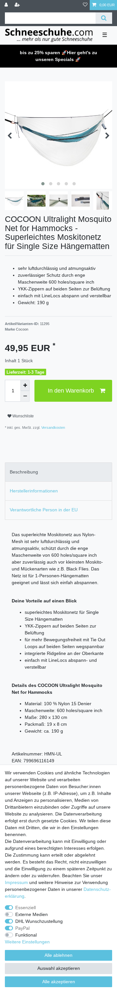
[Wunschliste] (85, 5)
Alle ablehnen (58, 955)
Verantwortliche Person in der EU (44, 509)
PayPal (22, 928)
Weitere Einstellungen (27, 941)
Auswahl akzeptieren (58, 968)
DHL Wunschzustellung (39, 921)
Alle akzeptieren (58, 981)
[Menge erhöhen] (25, 385)
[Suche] (104, 18)
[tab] (58, 472)
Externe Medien (31, 914)
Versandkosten (52, 427)
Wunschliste (22, 416)
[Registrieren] (17, 5)
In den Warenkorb (71, 390)
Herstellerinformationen (34, 490)
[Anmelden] (6, 5)
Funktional (26, 935)
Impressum (16, 882)
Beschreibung (24, 471)
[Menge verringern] (25, 396)
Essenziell (25, 907)
